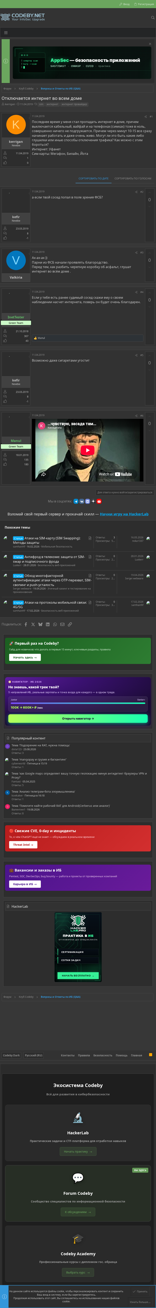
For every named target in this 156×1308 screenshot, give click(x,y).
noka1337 (137, 541)
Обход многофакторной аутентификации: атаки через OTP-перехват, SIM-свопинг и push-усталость (52, 580)
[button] (6, 32)
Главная (136, 1055)
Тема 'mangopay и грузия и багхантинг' (39, 759)
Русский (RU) (33, 1055)
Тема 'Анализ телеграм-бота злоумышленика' (43, 791)
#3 (141, 252)
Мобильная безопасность (56, 546)
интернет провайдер (74, 104)
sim (41, 104)
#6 (141, 415)
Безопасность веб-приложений (56, 565)
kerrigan (10, 104)
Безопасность (102, 1055)
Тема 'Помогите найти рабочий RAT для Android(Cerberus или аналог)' (61, 806)
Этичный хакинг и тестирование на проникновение (52, 590)
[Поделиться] (145, 117)
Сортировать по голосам (133, 178)
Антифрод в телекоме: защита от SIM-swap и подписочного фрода (49, 559)
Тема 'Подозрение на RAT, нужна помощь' (41, 745)
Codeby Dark (11, 1055)
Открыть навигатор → (78, 718)
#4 (141, 292)
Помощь (122, 1055)
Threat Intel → (23, 845)
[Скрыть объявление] (149, 44)
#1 (151, 116)
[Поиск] (153, 17)
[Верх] (145, 1055)
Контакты (68, 1055)
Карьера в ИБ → (25, 884)
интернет (52, 104)
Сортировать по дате (93, 178)
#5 (141, 355)
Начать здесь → (25, 657)
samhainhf (19, 546)
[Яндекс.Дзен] (93, 501)
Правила (84, 1055)
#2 (141, 192)
